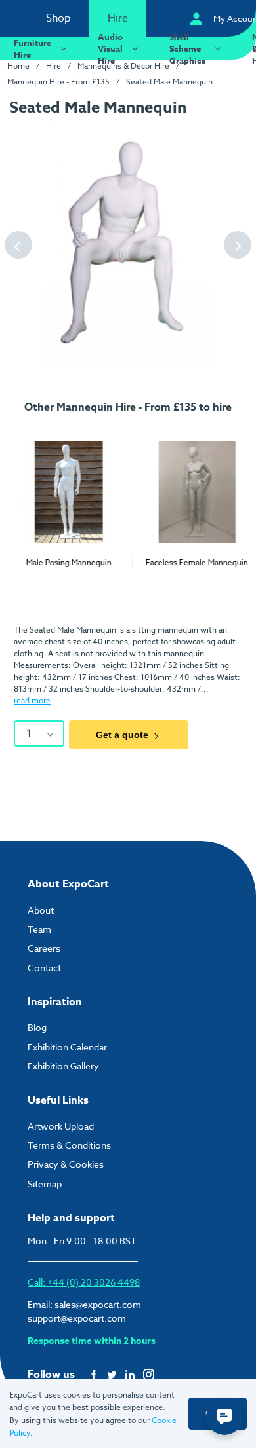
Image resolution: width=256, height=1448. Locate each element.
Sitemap (45, 1184)
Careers (44, 948)
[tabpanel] (64, 496)
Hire (118, 18)
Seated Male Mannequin (169, 81)
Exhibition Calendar (67, 1047)
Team (39, 929)
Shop (58, 18)
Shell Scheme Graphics (187, 48)
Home (18, 65)
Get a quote (122, 735)
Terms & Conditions (69, 1145)
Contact (44, 967)
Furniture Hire (32, 48)
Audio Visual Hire (110, 48)
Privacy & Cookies (66, 1164)
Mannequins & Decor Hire (123, 65)
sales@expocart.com (97, 1304)
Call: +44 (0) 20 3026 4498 (84, 1282)
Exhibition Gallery (63, 1066)
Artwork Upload (61, 1126)
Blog (37, 1027)
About (41, 910)
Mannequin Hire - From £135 (58, 81)
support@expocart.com (77, 1318)
